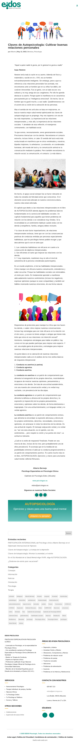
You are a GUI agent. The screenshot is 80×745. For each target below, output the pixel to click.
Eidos (40, 608)
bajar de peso (27, 604)
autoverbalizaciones (14, 604)
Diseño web (36, 740)
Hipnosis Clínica (11, 692)
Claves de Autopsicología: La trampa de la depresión (28, 550)
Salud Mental (12, 623)
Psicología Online (53, 619)
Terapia (11, 590)
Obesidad (21, 619)
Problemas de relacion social (52, 655)
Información (12, 574)
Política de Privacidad (25, 737)
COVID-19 (68, 604)
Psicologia (38, 51)
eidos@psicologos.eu (54, 691)
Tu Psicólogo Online (12, 694)
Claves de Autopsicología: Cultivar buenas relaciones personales (38, 46)
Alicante (39, 596)
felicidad (17, 612)
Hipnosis (48, 615)
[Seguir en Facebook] (36, 495)
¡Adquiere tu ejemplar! (40, 516)
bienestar (36, 604)
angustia (46, 596)
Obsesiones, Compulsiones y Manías (55, 653)
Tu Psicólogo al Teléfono (14, 697)
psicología (29, 619)
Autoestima (22, 600)
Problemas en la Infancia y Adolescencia (56, 672)
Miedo (64, 615)
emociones (65, 608)
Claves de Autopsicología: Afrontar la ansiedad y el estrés (30, 554)
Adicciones (47, 663)
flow (23, 612)
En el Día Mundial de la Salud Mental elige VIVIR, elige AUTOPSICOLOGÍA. (37, 558)
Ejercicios (56, 608)
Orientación (12, 582)
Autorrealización (53, 600)
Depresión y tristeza (50, 647)
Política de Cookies (65, 737)
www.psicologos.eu (39, 481)
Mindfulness (12, 619)
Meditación (56, 615)
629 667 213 (51, 686)
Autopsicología (42, 600)
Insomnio (46, 669)
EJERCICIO (48, 608)
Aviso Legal (11, 737)
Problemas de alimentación (52, 666)
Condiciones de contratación (46, 737)
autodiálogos (12, 600)
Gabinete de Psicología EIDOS (52, 612)
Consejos (11, 571)
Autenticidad (63, 596)
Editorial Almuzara (31, 608)
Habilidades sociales (37, 615)
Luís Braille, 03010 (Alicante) (56, 696)
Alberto (13, 51)
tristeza (21, 623)
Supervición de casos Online (15, 715)
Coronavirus (58, 604)
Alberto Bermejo (29, 596)
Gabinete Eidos (13, 615)
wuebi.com (43, 740)
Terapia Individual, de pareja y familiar (18, 689)
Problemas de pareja (50, 658)
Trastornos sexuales (50, 661)
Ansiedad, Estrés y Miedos (52, 650)
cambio (44, 604)
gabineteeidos (24, 615)
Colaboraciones (11, 712)
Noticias (30, 51)
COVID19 (11, 608)
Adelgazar (19, 596)
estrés (10, 612)
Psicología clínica (40, 619)
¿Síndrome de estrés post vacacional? (23, 561)
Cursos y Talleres (12, 700)
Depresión (20, 608)
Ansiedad (54, 596)
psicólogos (64, 619)
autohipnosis (31, 600)
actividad (11, 596)
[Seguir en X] (40, 495)
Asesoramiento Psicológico (15, 686)
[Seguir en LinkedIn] (45, 495)
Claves (50, 604)
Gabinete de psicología (34, 612)
